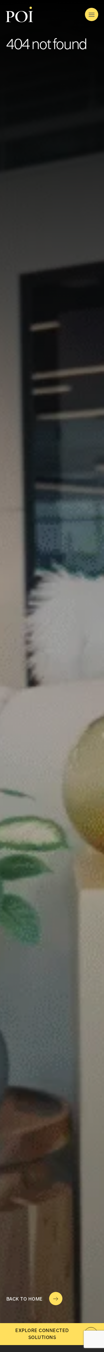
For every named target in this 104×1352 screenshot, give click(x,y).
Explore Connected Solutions (42, 1334)
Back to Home (24, 1299)
